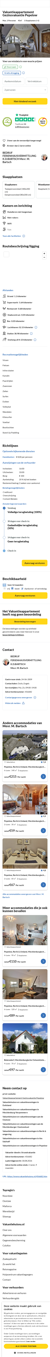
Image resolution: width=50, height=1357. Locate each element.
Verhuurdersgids (11, 1298)
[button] (41, 3)
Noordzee (7, 1195)
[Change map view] (6, 254)
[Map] (25, 267)
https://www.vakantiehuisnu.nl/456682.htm (27, 1176)
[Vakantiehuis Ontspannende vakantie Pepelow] (25, 745)
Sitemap (7, 1216)
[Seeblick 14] (25, 1038)
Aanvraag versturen (34, 563)
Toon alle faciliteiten (12, 236)
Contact (7, 1279)
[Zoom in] (44, 253)
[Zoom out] (44, 257)
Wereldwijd (8, 1211)
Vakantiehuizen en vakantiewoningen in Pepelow (25, 1145)
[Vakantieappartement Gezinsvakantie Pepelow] (25, 799)
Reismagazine (9, 1269)
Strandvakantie (28, 1152)
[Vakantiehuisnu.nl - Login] (35, 3)
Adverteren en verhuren (14, 1293)
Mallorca (7, 1206)
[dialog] (26, 1329)
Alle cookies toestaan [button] (26, 1346)
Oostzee (7, 1201)
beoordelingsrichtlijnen (13, 635)
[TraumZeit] (25, 930)
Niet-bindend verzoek (25, 101)
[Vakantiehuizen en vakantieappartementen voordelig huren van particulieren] (4, 3)
